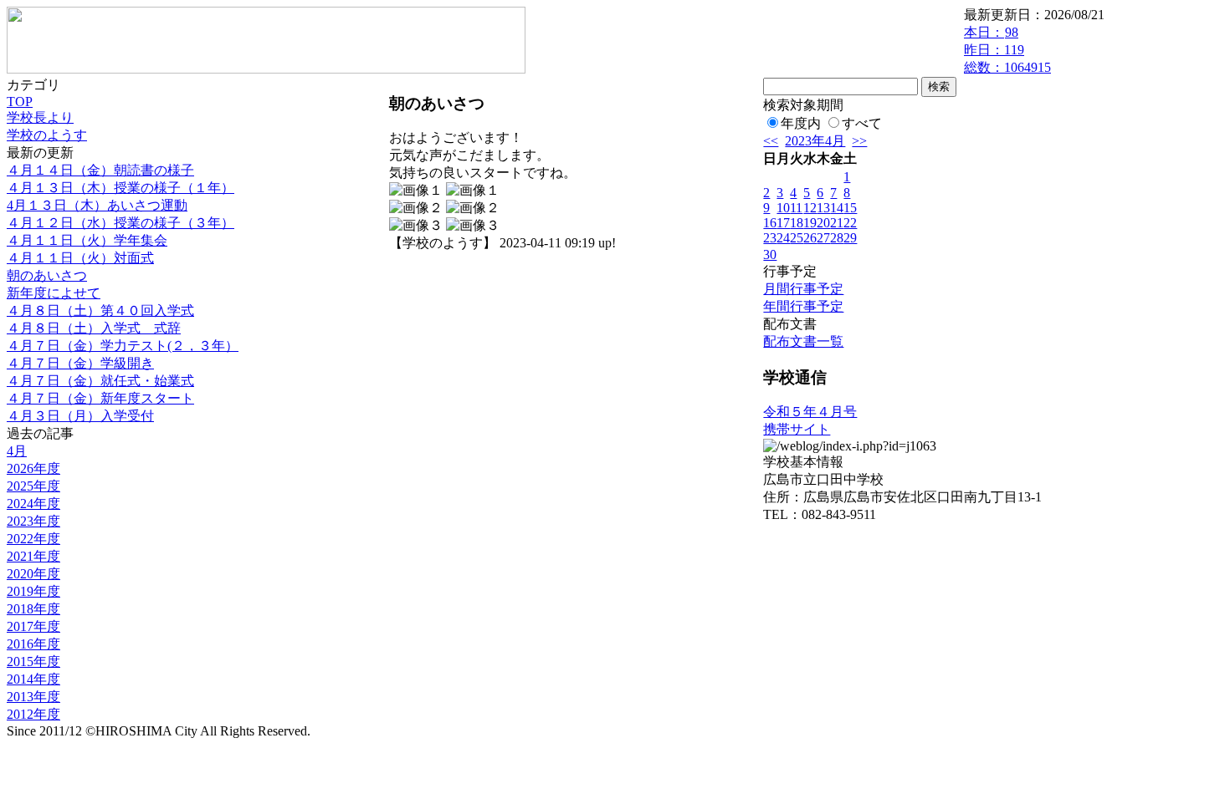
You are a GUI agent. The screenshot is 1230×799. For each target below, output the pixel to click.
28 (836, 238)
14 (836, 208)
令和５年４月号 (810, 412)
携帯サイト (796, 429)
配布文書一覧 (803, 341)
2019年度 (33, 591)
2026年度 (33, 468)
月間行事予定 (803, 289)
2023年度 (33, 521)
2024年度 (33, 503)
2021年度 (33, 556)
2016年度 (33, 644)
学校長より (40, 117)
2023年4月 (815, 141)
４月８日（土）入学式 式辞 (94, 328)
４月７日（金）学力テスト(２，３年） (122, 345)
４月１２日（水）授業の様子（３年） (120, 223)
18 (796, 223)
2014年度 (33, 679)
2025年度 (33, 486)
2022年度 (33, 539)
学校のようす (47, 135)
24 (783, 238)
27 (823, 238)
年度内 (801, 123)
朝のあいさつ (47, 275)
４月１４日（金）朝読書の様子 (100, 170)
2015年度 (33, 661)
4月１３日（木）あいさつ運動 (97, 205)
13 (823, 208)
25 (796, 238)
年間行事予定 (803, 306)
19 (810, 223)
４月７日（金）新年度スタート (100, 398)
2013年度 (33, 697)
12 (810, 208)
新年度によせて (53, 293)
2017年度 (33, 626)
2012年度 (33, 714)
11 (796, 208)
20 (823, 223)
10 (783, 208)
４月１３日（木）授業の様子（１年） (120, 188)
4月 (17, 451)
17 (783, 223)
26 (810, 238)
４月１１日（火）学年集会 (87, 240)
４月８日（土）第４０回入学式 (100, 310)
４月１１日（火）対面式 (80, 258)
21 (836, 223)
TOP (20, 101)
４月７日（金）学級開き (80, 363)
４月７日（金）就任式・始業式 (100, 381)
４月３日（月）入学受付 (80, 416)
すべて (862, 123)
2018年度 (33, 609)
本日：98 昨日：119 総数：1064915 (1007, 49)
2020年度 (33, 574)
